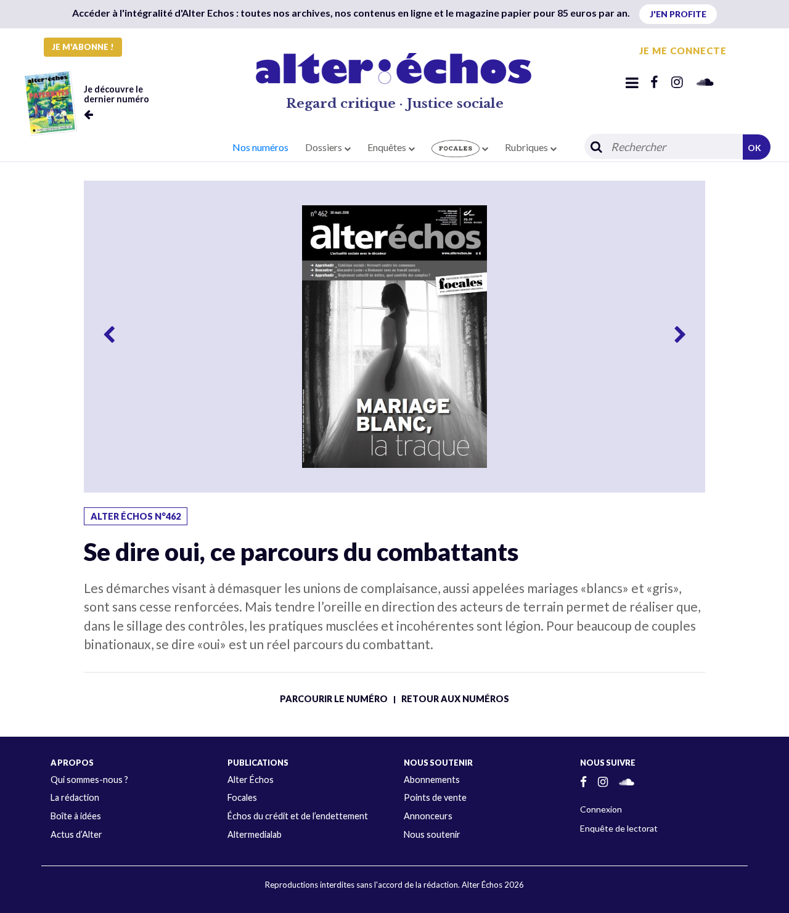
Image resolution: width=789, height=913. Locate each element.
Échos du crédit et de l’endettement (297, 816)
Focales (242, 797)
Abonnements (432, 779)
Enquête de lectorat (619, 828)
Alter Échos (250, 779)
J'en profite (678, 14)
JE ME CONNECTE (683, 50)
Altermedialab (254, 834)
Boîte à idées (76, 816)
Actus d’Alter (76, 834)
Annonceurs (428, 816)
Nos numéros (260, 147)
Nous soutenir (432, 834)
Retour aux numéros (455, 699)
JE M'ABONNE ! (83, 47)
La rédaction (75, 797)
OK (754, 147)
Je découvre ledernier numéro (116, 94)
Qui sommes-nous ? (89, 779)
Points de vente (435, 797)
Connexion (601, 809)
